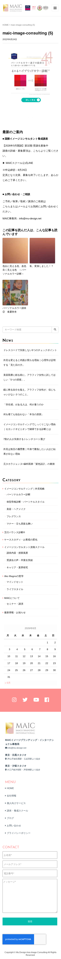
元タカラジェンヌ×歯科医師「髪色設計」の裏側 (29, 464)
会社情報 (11, 795)
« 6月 (8, 682)
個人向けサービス (16, 803)
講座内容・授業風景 (17, 552)
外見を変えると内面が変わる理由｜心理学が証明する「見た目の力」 (29, 362)
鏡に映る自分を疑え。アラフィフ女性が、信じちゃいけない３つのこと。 (29, 392)
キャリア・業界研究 (17, 567)
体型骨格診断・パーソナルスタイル (26, 501)
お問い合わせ (14, 825)
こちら (6, 206)
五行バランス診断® (14, 532)
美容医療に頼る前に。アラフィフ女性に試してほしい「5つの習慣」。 (29, 377)
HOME (6, 25)
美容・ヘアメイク (16, 509)
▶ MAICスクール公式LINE (18, 162)
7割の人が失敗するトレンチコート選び (24, 439)
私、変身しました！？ (41, 266)
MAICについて (12, 598)
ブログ (10, 818)
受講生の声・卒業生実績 (20, 560)
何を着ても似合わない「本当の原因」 (23, 414)
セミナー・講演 (15, 603)
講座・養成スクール (17, 810)
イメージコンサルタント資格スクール (24, 547)
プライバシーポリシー (18, 833)
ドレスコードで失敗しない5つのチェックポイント (30, 350)
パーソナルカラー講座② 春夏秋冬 (14, 310)
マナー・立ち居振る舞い (20, 523)
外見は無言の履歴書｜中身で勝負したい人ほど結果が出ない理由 (29, 451)
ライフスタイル (15, 589)
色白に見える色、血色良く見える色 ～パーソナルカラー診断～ (14, 270)
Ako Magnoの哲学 (14, 576)
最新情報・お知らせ (15, 612)
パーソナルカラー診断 (18, 494)
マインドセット (15, 582)
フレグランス (14, 516)
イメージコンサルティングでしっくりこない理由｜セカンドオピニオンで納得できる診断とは (29, 426)
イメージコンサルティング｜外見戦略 (24, 488)
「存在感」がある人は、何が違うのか (23, 404)
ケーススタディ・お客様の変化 (20, 539)
